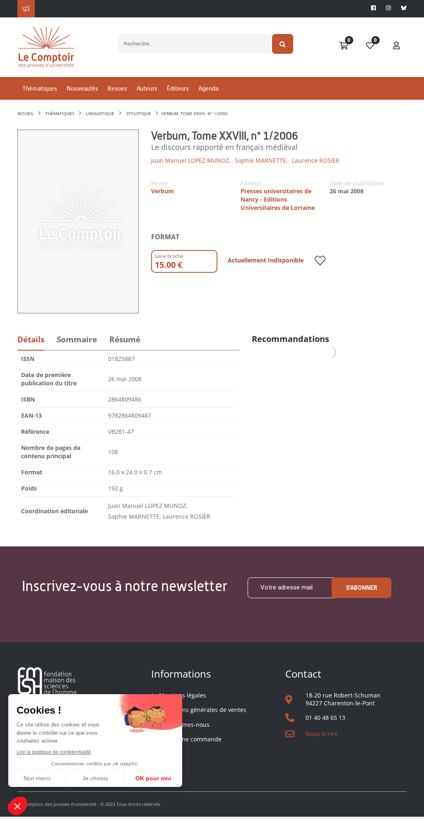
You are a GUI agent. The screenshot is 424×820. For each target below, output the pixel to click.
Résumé (124, 339)
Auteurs (147, 88)
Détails (30, 339)
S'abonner (361, 587)
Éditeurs (177, 88)
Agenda (208, 88)
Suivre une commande (190, 739)
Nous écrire (322, 734)
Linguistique (100, 113)
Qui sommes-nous (184, 725)
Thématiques (39, 88)
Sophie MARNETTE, (261, 160)
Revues (117, 88)
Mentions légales (182, 695)
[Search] (282, 44)
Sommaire (77, 339)
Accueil (25, 113)
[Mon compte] (397, 46)
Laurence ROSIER (316, 160)
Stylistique (138, 113)
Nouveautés (82, 88)
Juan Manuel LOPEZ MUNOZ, (191, 160)
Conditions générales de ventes (202, 710)
